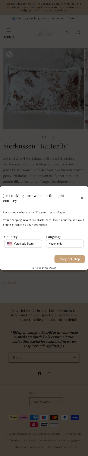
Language (54, 237)
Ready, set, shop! (70, 258)
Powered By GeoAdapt (44, 267)
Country (11, 237)
